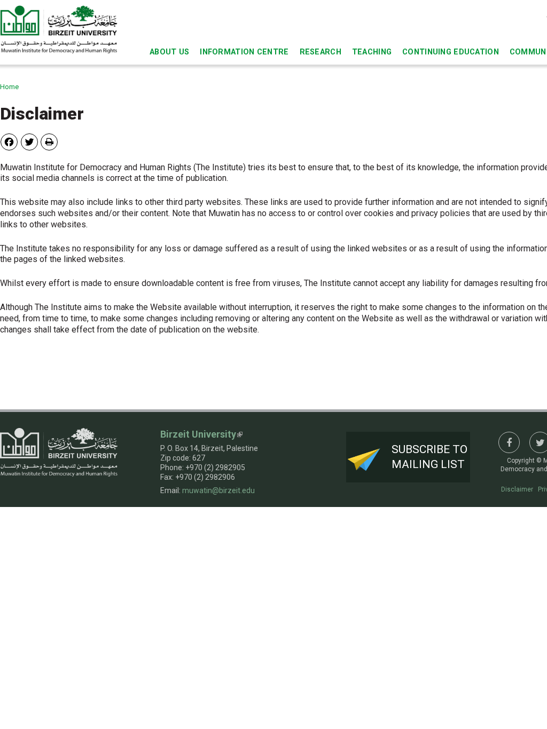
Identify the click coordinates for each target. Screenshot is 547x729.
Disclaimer (517, 489)
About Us (169, 52)
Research (320, 52)
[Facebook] (9, 141)
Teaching (372, 52)
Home (9, 87)
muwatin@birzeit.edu (218, 490)
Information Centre (244, 52)
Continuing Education (450, 52)
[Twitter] (29, 141)
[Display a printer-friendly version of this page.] (49, 141)
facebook (509, 442)
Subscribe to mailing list (429, 456)
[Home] (59, 29)
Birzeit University (198, 434)
